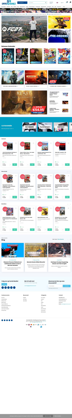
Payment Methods (4, 304)
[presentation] (0, 56)
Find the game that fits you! (6, 305)
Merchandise (43, 6)
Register (24, 297)
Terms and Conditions (5, 308)
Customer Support (51, 3)
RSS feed (44, 321)
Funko (27, 6)
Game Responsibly (4, 307)
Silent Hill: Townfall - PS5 (60, 152)
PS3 (52, 6)
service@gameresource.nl (30, 285)
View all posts (61, 239)
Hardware (49, 6)
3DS (55, 6)
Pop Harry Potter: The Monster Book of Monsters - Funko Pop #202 (44, 186)
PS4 (18, 6)
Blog (64, 6)
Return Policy (3, 302)
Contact (4, 284)
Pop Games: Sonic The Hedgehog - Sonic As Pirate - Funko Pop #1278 (9, 186)
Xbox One (59, 6)
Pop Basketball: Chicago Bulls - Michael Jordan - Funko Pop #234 (62, 186)
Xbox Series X (22, 6)
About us (2, 297)
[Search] (45, 2)
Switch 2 (8, 6)
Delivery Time (3, 300)
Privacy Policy (3, 310)
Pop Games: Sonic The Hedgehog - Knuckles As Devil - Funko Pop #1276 (27, 186)
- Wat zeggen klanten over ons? (36, 322)
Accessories (38, 6)
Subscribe (66, 285)
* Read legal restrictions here (53, 288)
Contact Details (4, 299)
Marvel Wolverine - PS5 (43, 217)
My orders (25, 299)
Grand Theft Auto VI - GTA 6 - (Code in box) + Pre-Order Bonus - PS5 (10, 219)
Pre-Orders (3, 6)
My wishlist (25, 300)
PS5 (11, 6)
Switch (15, 6)
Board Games (31, 6)
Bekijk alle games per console (6, 128)
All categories (20, 2)
